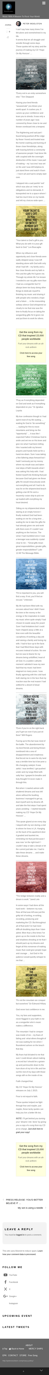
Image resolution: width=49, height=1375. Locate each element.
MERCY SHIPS (36, 1349)
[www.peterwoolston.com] (9, 13)
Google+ (13, 1296)
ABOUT (29, 1345)
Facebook (13, 1282)
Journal (8, 25)
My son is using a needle (30, 1208)
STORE (23, 1355)
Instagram (13, 1303)
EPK (5, 1355)
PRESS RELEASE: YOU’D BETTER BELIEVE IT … (24, 1201)
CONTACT (13, 1355)
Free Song (32, 1355)
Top (5, 1349)
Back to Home (17, 1349)
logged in (20, 1235)
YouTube (13, 1275)
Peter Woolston (32, 24)
